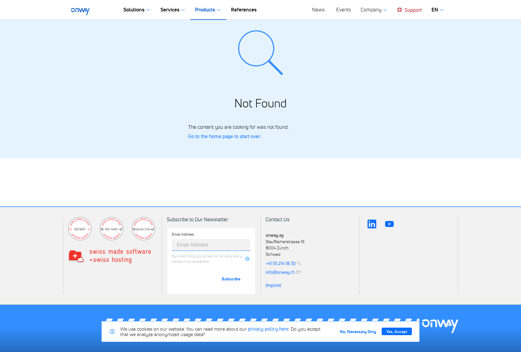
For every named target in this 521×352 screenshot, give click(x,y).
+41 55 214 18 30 (281, 263)
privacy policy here (268, 329)
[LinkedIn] (371, 224)
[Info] (247, 259)
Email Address (183, 234)
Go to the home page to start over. (224, 136)
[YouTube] (389, 224)
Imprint (273, 286)
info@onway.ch (280, 272)
